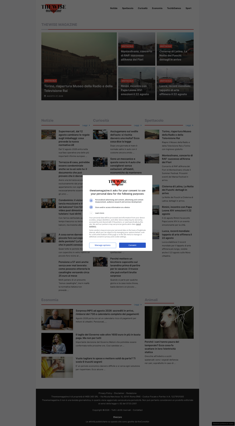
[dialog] (117, 213)
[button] (117, 213)
